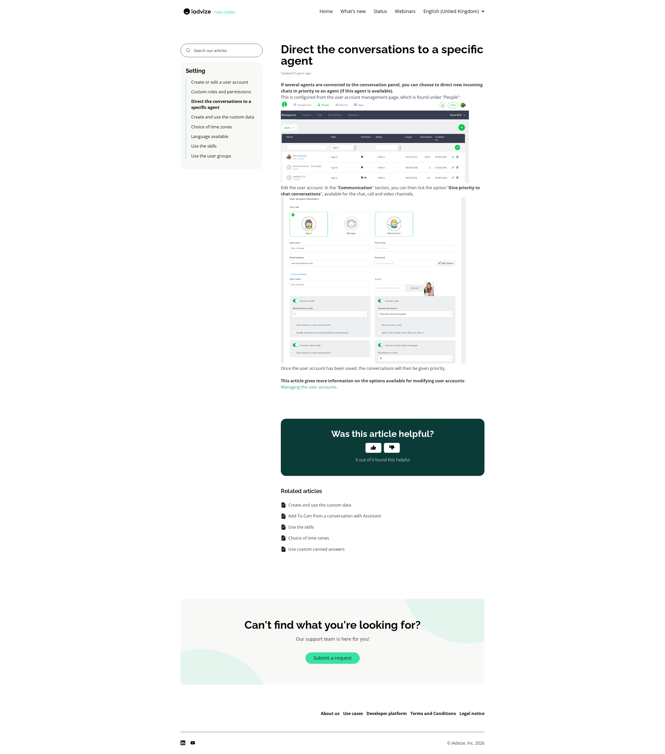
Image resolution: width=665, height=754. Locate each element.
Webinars (405, 11)
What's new (353, 11)
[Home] (209, 11)
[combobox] (222, 50)
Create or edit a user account (219, 82)
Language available (209, 136)
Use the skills (204, 146)
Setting (195, 70)
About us (330, 713)
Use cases (353, 713)
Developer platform (387, 713)
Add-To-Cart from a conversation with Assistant (334, 516)
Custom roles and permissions (221, 92)
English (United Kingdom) (451, 11)
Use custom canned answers (316, 549)
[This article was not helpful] (392, 448)
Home (326, 11)
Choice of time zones (211, 127)
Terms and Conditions (433, 713)
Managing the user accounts (308, 387)
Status (380, 11)
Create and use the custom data (222, 117)
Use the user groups (211, 156)
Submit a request (333, 658)
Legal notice (472, 713)
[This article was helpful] (373, 448)
